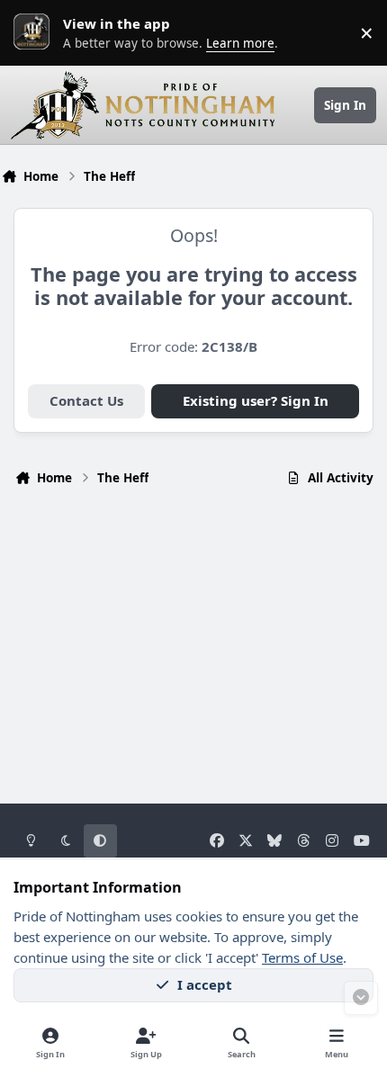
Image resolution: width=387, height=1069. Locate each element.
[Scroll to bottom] (361, 998)
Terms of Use (302, 957)
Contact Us (86, 400)
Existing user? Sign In (255, 400)
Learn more (36, 32)
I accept (204, 984)
